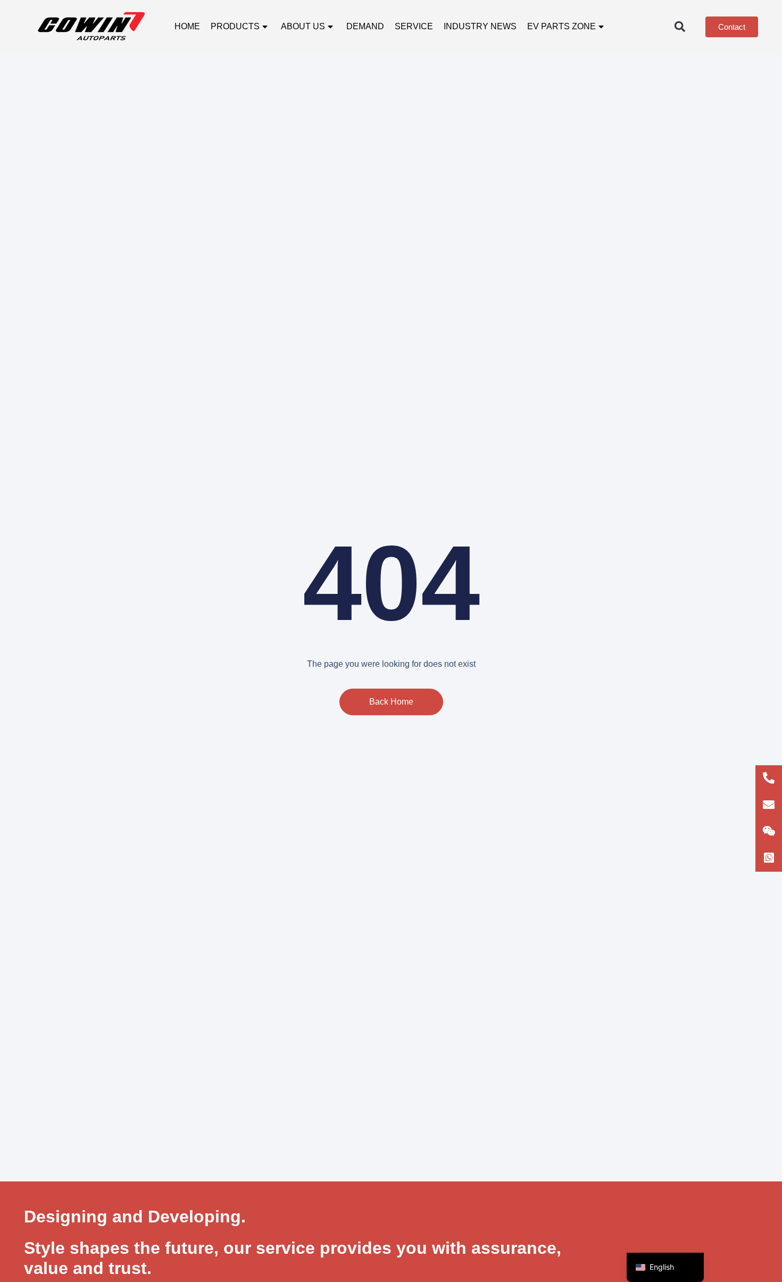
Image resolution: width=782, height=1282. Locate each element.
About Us (303, 26)
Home (187, 26)
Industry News (480, 26)
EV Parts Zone (561, 26)
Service (414, 26)
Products (235, 26)
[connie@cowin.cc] (768, 805)
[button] (679, 27)
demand (365, 26)
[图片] (768, 831)
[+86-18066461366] (768, 778)
